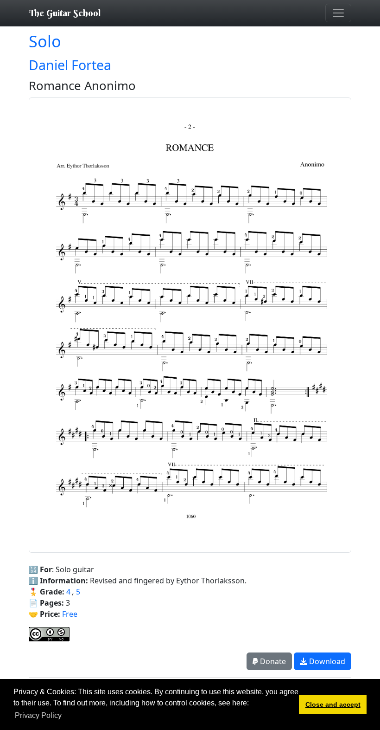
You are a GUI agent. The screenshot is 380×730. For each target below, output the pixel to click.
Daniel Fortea (70, 65)
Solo (45, 41)
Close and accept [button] (333, 704)
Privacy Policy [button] (38, 715)
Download (326, 661)
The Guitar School (65, 13)
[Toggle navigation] (338, 13)
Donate (272, 661)
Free (69, 614)
